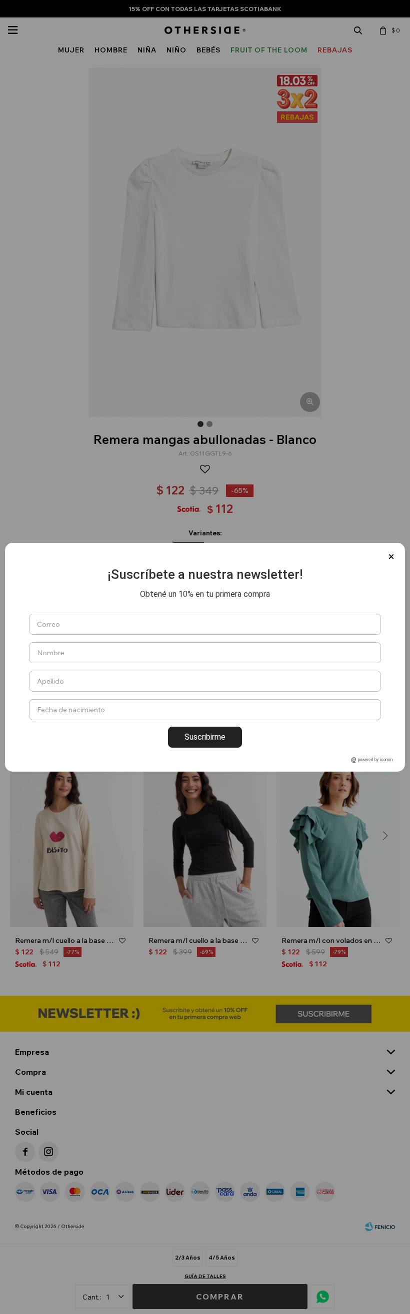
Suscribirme (205, 737)
